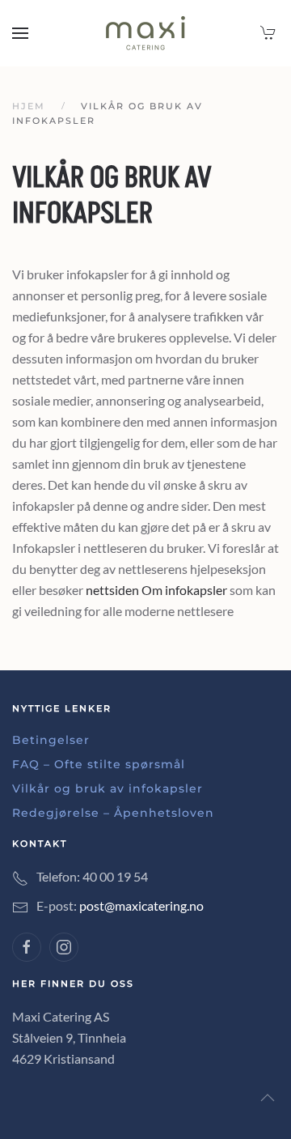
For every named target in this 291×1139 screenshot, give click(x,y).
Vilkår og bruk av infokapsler (107, 788)
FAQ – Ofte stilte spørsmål (98, 764)
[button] (20, 33)
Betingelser (51, 740)
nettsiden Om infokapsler (156, 589)
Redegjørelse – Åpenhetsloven (113, 812)
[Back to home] (145, 33)
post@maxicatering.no (141, 905)
